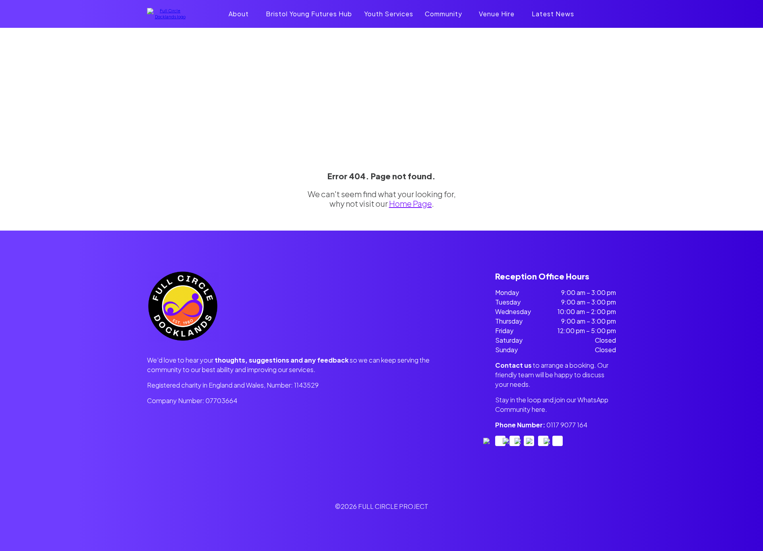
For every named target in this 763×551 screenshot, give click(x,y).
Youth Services (388, 14)
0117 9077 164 (566, 425)
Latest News (553, 14)
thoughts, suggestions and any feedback (282, 360)
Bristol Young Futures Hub (309, 14)
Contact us (513, 365)
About (239, 14)
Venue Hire (497, 14)
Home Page (410, 203)
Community (443, 14)
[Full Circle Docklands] (167, 16)
